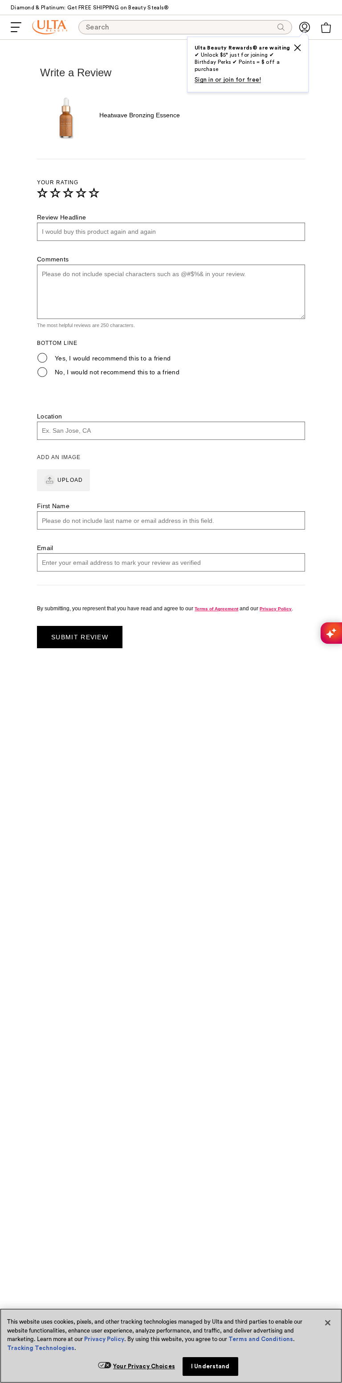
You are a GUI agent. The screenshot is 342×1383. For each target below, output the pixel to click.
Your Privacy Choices (144, 1366)
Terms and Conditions (260, 1339)
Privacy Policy (104, 1339)
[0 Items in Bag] (326, 27)
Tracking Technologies (40, 1348)
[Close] (328, 1323)
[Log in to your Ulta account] (304, 27)
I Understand (210, 1366)
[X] (297, 47)
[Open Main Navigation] (16, 27)
